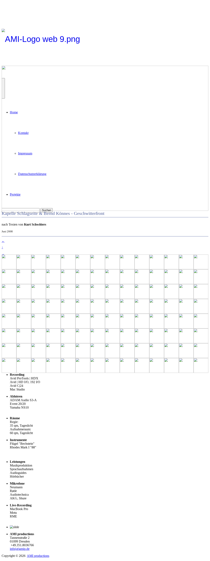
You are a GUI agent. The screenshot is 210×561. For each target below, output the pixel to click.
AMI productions (38, 556)
